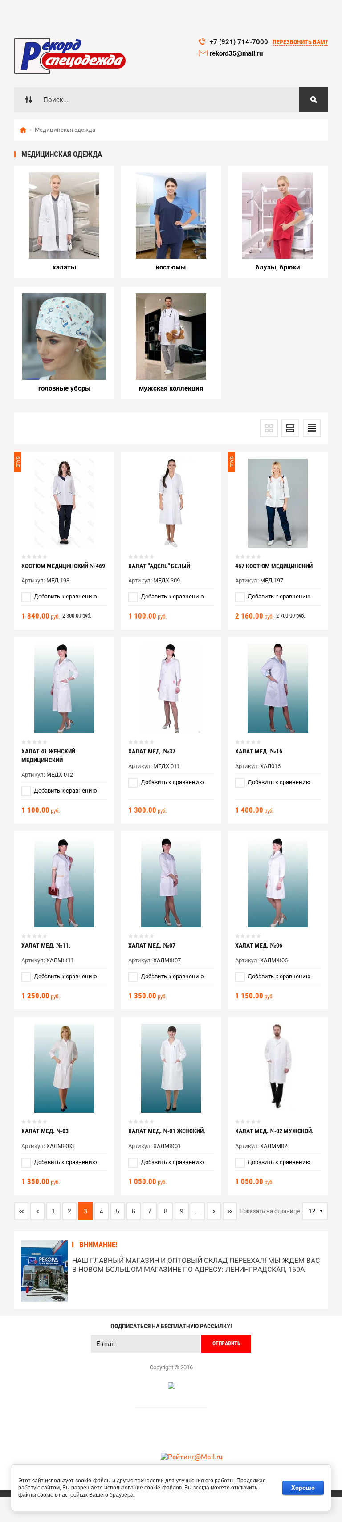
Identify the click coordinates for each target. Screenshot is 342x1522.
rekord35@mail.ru (237, 53)
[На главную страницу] (70, 56)
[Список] (290, 428)
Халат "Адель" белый (159, 566)
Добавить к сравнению (65, 596)
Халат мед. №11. (45, 945)
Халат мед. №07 (151, 945)
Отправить (226, 1343)
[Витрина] (269, 428)
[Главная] (23, 130)
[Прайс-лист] (312, 428)
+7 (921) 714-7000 (239, 42)
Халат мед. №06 (258, 945)
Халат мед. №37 (151, 751)
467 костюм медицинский (274, 566)
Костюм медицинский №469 (63, 566)
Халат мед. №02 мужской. (274, 1131)
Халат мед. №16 (258, 751)
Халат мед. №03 (45, 1131)
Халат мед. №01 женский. (166, 1131)
